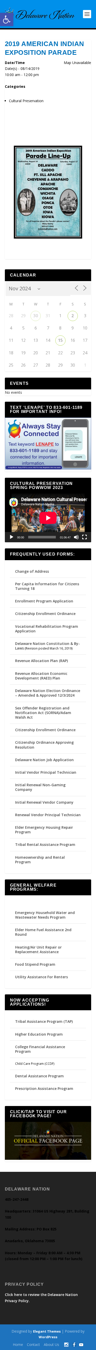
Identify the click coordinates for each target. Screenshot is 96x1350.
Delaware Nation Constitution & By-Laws (47, 646)
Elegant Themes (47, 1331)
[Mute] (76, 537)
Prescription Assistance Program (44, 1088)
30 (35, 315)
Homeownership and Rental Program (40, 859)
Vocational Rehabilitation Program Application (46, 628)
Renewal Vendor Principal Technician (48, 814)
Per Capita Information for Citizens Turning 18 (47, 586)
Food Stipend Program (35, 964)
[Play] (11, 537)
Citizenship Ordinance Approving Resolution (44, 744)
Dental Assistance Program (39, 1075)
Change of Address (32, 571)
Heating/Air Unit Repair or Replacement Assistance (38, 949)
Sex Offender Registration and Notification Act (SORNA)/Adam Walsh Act (43, 713)
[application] (48, 518)
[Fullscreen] (84, 537)
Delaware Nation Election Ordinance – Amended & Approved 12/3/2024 (47, 693)
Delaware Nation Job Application (44, 759)
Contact (33, 1344)
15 (60, 340)
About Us (51, 1344)
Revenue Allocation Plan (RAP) (41, 660)
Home (18, 1344)
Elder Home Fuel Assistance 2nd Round (43, 932)
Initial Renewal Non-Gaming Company (40, 787)
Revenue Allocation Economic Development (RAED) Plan (41, 676)
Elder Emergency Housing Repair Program (44, 829)
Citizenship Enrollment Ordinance (45, 613)
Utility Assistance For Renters (41, 976)
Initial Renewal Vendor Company (44, 802)
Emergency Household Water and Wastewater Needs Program (45, 915)
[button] (6, 19)
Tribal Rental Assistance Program (45, 844)
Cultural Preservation (26, 100)
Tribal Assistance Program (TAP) (44, 1021)
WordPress (48, 1337)
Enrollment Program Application (44, 601)
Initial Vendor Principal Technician (45, 772)
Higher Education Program (39, 1034)
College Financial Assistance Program (40, 1049)
